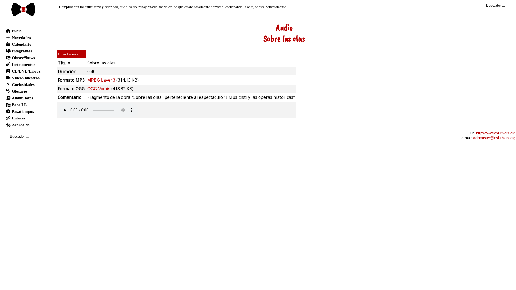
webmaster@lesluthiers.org (494, 138)
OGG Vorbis (98, 88)
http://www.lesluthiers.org (495, 133)
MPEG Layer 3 (101, 80)
